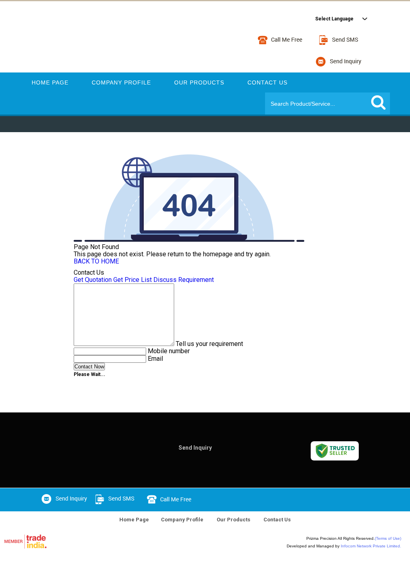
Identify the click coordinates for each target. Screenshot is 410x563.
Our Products (199, 82)
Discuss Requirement (183, 280)
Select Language (334, 19)
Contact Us (267, 82)
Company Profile (121, 82)
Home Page (50, 82)
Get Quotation (93, 280)
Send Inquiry (195, 447)
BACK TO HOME (96, 261)
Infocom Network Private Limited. (371, 546)
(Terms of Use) (388, 538)
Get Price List (132, 280)
